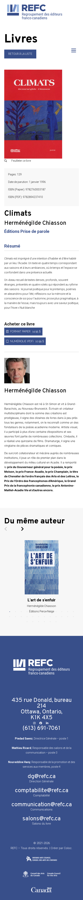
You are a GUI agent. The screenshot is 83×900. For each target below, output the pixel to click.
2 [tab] (15, 612)
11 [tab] (67, 612)
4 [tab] (27, 612)
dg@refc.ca (42, 776)
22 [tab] (62, 617)
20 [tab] (50, 617)
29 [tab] (50, 622)
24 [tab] (73, 617)
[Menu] (73, 50)
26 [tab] (33, 622)
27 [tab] (39, 622)
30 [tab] (56, 622)
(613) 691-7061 (41, 728)
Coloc (68, 848)
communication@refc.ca (41, 804)
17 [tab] (33, 617)
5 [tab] (33, 612)
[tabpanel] (41, 576)
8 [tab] (50, 612)
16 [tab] (27, 617)
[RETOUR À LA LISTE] (20, 57)
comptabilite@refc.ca (41, 790)
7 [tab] (44, 612)
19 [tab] (44, 617)
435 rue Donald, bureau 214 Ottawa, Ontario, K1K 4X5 (42, 709)
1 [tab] (10, 612)
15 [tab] (21, 617)
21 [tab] (56, 617)
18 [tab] (39, 617)
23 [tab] (67, 617)
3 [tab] (21, 612)
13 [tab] (10, 617)
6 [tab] (39, 612)
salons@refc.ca (41, 818)
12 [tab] (73, 612)
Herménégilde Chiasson (35, 223)
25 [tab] (27, 622)
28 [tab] (44, 622)
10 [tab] (62, 612)
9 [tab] (56, 612)
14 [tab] (15, 617)
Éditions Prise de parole (26, 231)
